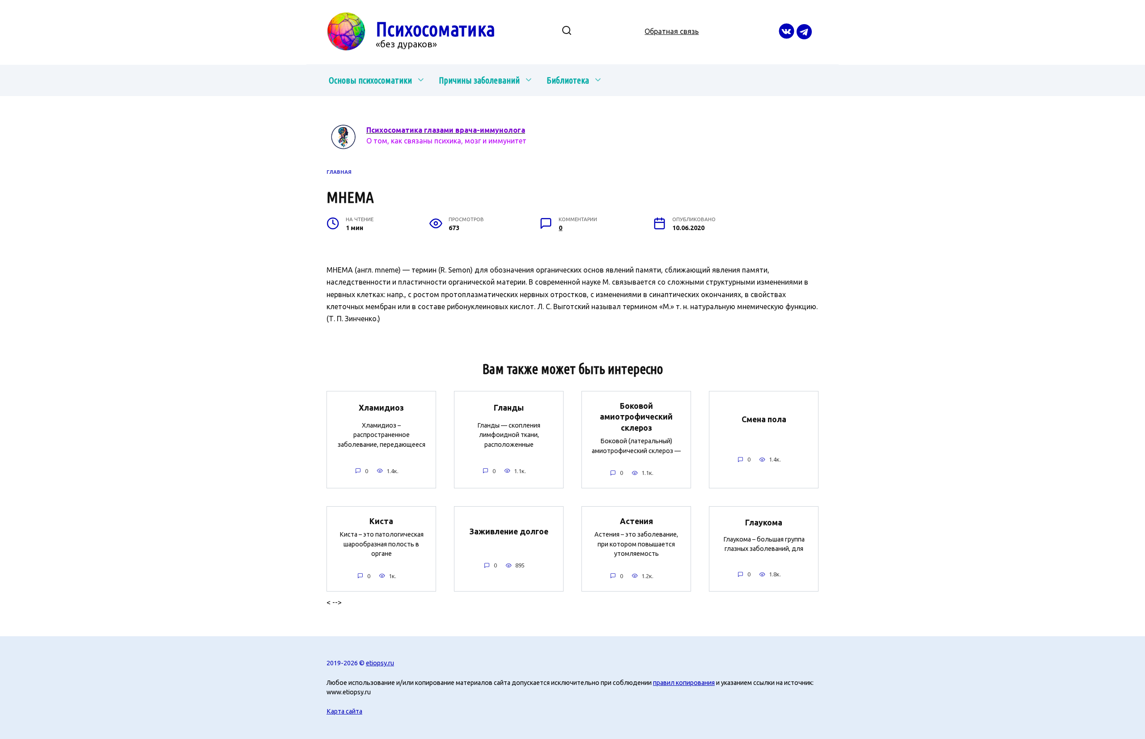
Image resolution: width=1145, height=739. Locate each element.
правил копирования (684, 682)
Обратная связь (672, 31)
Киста (381, 520)
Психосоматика (435, 28)
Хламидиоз (381, 407)
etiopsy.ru (380, 663)
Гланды (509, 407)
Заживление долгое (509, 531)
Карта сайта (344, 711)
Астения (636, 520)
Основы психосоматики (370, 80)
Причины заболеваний (479, 80)
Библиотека (568, 80)
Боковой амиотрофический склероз (636, 416)
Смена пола (764, 419)
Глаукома (763, 522)
